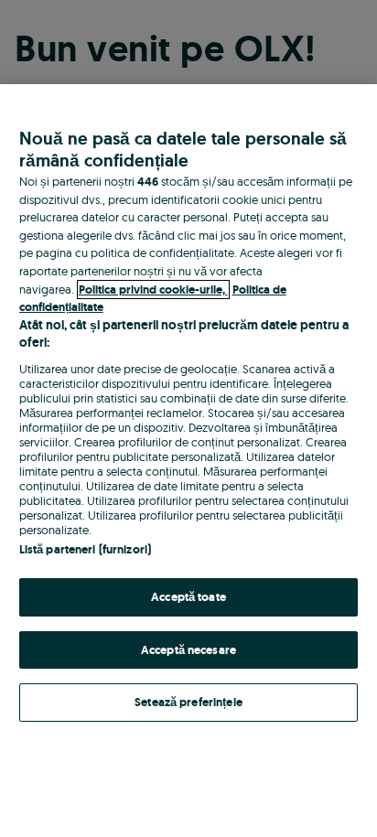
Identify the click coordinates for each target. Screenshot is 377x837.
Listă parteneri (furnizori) (85, 549)
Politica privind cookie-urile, (153, 289)
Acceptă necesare (188, 650)
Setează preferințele (188, 702)
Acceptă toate (188, 597)
